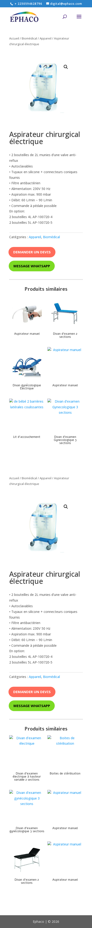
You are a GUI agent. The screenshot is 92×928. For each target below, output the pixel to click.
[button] (66, 67)
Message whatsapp (31, 266)
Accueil (14, 38)
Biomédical (29, 38)
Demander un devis (32, 252)
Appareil (45, 38)
